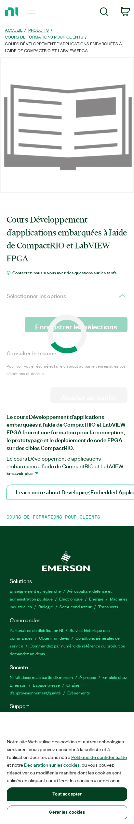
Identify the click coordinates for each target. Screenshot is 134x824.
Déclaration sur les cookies (52, 764)
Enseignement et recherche (35, 591)
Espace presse (46, 685)
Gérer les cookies (67, 812)
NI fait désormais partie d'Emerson (41, 677)
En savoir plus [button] (20, 472)
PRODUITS (38, 30)
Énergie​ (96, 599)
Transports (108, 606)
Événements (78, 693)
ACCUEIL (13, 30)
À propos (87, 677)
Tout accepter (67, 793)
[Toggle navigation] (33, 12)
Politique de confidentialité (99, 757)
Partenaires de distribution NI (36, 630)
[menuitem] (104, 13)
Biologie (45, 606)
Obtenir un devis (54, 638)
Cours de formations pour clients (44, 37)
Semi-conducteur (76, 606)
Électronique (71, 599)
